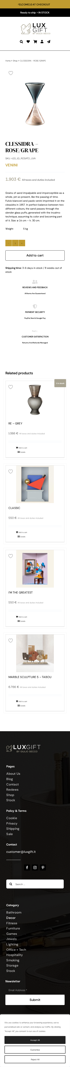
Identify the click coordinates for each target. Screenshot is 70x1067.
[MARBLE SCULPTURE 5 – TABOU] (35, 653)
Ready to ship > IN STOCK (35, 12)
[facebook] (27, 867)
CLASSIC (14, 508)
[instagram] (35, 867)
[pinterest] (43, 867)
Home (8, 60)
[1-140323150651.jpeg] (35, 104)
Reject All (35, 1059)
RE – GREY (15, 423)
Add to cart (35, 255)
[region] (35, 1040)
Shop (15, 60)
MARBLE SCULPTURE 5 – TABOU (30, 677)
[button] (21, 41)
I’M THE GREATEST (20, 592)
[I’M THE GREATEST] (35, 569)
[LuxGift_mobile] (36, 23)
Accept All (35, 1040)
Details (22, 451)
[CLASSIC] (35, 484)
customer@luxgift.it (21, 852)
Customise (35, 1049)
